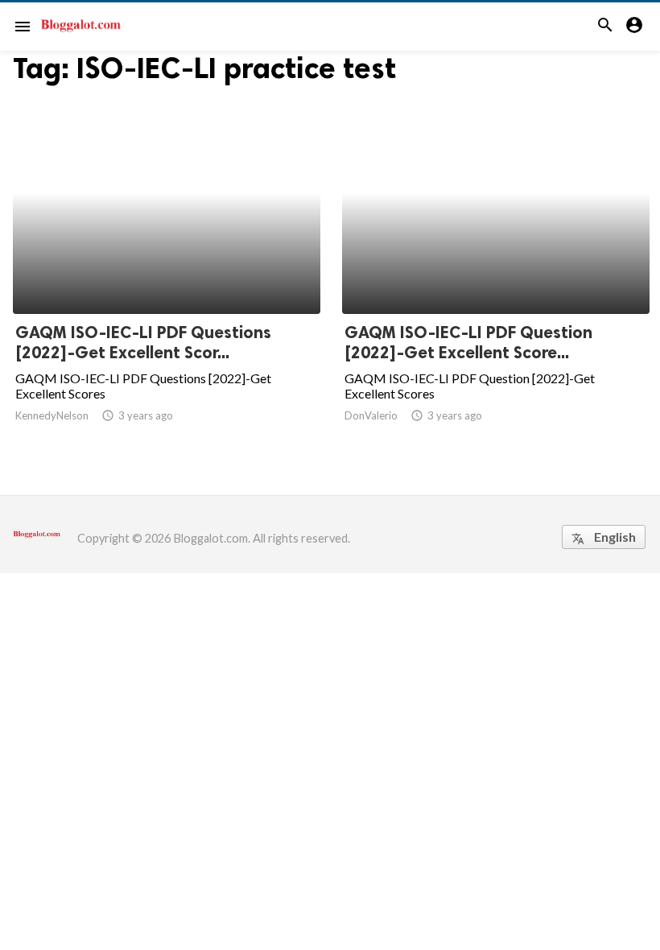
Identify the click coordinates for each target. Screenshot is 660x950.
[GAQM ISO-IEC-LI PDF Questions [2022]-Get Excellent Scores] (166, 272)
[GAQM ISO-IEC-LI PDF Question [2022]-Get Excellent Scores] (496, 272)
